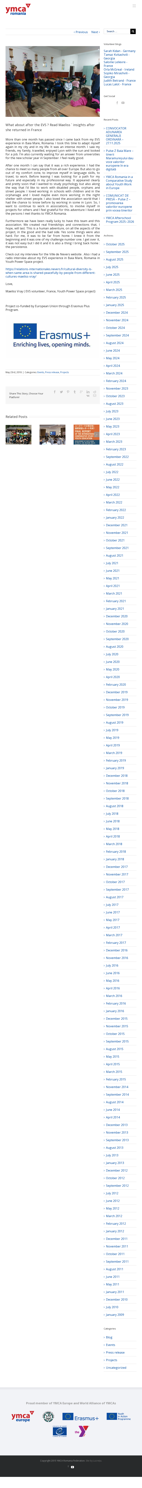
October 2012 (115, 1178)
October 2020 (115, 631)
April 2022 (113, 495)
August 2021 (114, 555)
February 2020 (116, 685)
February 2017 (116, 943)
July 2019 (112, 730)
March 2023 (114, 442)
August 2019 (114, 722)
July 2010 (112, 1307)
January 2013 (115, 1163)
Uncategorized (116, 1367)
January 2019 (115, 768)
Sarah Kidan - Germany (120, 51)
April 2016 (113, 988)
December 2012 (117, 1170)
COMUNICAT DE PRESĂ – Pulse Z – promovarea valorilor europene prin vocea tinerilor (119, 202)
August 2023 (114, 404)
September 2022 (117, 457)
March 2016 (114, 996)
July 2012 (112, 1193)
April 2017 (113, 927)
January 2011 (115, 1292)
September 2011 (117, 1262)
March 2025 (114, 290)
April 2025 (113, 282)
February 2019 (116, 760)
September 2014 (117, 1094)
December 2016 (117, 950)
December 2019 (117, 692)
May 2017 (112, 920)
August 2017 (114, 897)
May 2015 (112, 1057)
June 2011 (113, 1277)
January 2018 (115, 859)
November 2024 (117, 320)
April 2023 (113, 434)
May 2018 (112, 829)
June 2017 (113, 912)
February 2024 (116, 381)
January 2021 (115, 609)
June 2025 (113, 275)
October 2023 (115, 396)
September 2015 (117, 1041)
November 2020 (117, 624)
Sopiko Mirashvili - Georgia (116, 75)
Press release (52, 372)
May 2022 (112, 487)
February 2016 (116, 1003)
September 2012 (117, 1186)
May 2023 (112, 426)
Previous (82, 32)
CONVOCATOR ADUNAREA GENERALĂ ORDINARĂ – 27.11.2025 (116, 135)
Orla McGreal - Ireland (119, 69)
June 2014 (113, 1110)
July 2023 (112, 411)
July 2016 (112, 965)
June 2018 (113, 821)
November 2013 (117, 1132)
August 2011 (114, 1269)
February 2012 (116, 1224)
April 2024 (113, 366)
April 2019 (113, 745)
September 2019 (117, 715)
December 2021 (117, 525)
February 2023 (116, 449)
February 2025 (116, 297)
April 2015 (113, 1064)
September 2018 (117, 798)
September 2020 (117, 639)
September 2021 (117, 548)
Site (87, 1460)
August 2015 (114, 1049)
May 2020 (112, 669)
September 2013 (117, 1140)
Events (40, 372)
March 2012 (114, 1216)
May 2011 (112, 1284)
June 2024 (113, 350)
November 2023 (117, 388)
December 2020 (117, 616)
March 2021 (114, 593)
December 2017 (117, 867)
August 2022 (114, 464)
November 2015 (117, 1026)
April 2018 (113, 836)
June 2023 (113, 419)
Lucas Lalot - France (117, 84)
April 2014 (113, 1117)
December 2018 (117, 776)
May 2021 (112, 578)
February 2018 (116, 852)
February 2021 (116, 601)
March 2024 (114, 373)
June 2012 (113, 1201)
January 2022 (115, 518)
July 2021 (112, 563)
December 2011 (117, 1239)
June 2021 (113, 571)
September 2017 (117, 890)
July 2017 (112, 905)
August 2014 (114, 1102)
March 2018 (114, 844)
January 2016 (115, 1011)
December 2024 (117, 313)
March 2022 (114, 502)
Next (94, 32)
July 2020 (112, 654)
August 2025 (114, 259)
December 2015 (117, 1019)
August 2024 (114, 343)
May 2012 (112, 1208)
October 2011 (115, 1254)
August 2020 (114, 647)
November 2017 (117, 874)
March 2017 (114, 935)
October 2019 (115, 707)
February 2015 (116, 1079)
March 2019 (114, 753)
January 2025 (115, 305)
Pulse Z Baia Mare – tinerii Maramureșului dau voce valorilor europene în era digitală (119, 160)
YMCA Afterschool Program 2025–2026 (120, 220)
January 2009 (115, 1315)
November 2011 (117, 1246)
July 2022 (112, 472)
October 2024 (115, 328)
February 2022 (116, 510)
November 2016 (117, 958)
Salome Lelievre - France (115, 64)
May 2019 (112, 738)
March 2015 (114, 1072)
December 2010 (117, 1299)
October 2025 (115, 244)
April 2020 (113, 677)
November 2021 (117, 533)
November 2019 (117, 700)
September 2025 (117, 252)
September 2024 (117, 335)
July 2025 (112, 267)
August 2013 (114, 1148)
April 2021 (113, 586)
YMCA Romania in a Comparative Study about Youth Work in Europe (119, 182)
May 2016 (112, 981)
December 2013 (117, 1125)
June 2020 (113, 662)
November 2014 (117, 1087)
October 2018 (115, 791)
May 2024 (112, 358)
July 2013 (112, 1155)
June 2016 (113, 973)
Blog (109, 1337)
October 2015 (115, 1034)
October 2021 (115, 540)
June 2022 (113, 480)
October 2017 (115, 882)
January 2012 (115, 1231)
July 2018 (112, 814)
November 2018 (117, 783)
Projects (64, 372)
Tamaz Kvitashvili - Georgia (117, 56)
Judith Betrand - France (120, 81)
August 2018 (114, 806)
